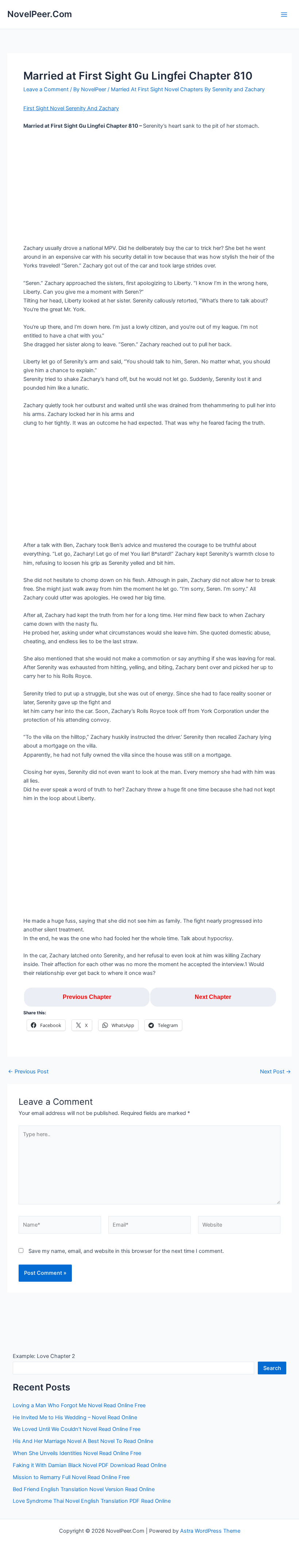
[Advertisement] (149, 190)
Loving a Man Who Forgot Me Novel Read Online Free (79, 1405)
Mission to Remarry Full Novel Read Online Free (71, 1477)
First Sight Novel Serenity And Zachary (71, 108)
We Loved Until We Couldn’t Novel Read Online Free (76, 1429)
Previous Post (28, 1071)
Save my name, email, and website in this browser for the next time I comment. (126, 1251)
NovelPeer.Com (39, 14)
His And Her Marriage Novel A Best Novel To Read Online (83, 1441)
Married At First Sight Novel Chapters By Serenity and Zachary (188, 89)
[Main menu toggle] (284, 14)
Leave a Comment (46, 89)
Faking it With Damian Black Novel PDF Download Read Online (89, 1465)
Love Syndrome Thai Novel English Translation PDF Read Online (92, 1501)
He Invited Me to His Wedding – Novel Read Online (75, 1417)
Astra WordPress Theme (210, 1531)
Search (272, 1368)
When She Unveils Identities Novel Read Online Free (77, 1453)
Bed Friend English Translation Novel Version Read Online (84, 1489)
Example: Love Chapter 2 (44, 1356)
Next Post (275, 1071)
